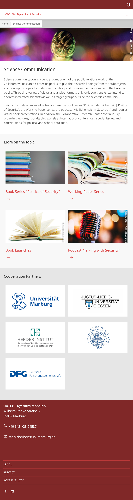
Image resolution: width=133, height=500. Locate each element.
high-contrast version (128, 4)
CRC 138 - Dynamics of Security (128, 14)
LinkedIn (13, 493)
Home (5, 23)
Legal (7, 464)
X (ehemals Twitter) (6, 493)
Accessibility (13, 480)
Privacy (9, 472)
